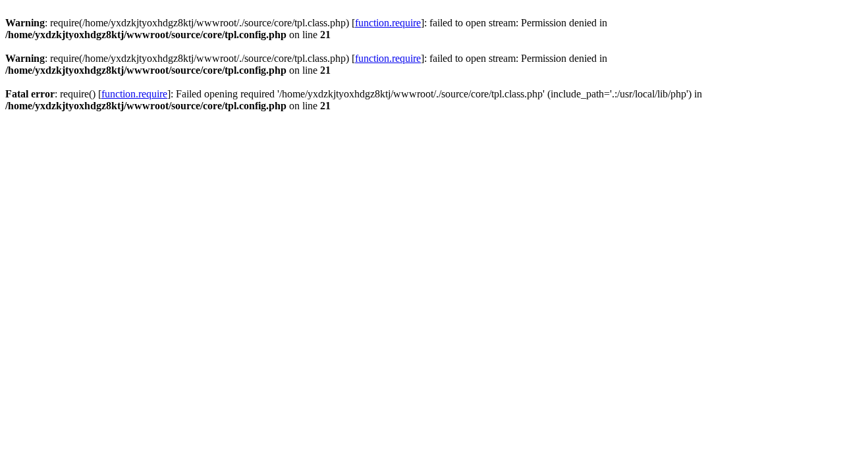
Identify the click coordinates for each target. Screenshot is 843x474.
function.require (388, 22)
